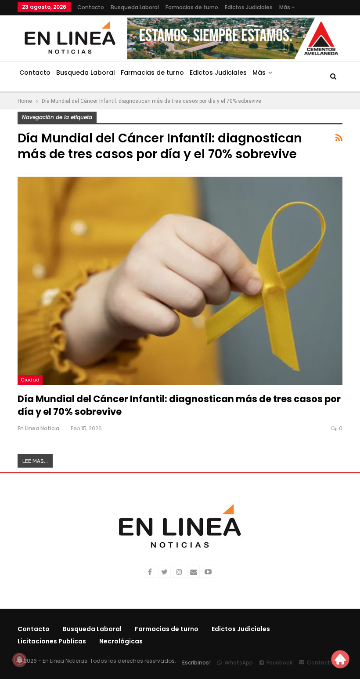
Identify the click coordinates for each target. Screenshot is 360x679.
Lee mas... (35, 461)
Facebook (279, 662)
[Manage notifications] (19, 660)
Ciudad (30, 379)
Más (285, 7)
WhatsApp (238, 662)
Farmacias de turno (192, 7)
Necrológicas (121, 641)
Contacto (90, 7)
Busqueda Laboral (135, 7)
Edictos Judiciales (249, 7)
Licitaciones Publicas (52, 641)
